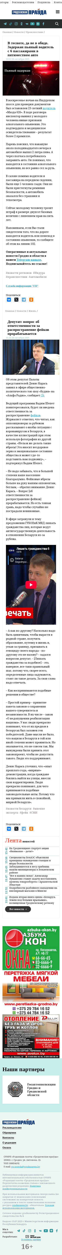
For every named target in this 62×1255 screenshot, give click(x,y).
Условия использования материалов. (28, 1206)
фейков (35, 415)
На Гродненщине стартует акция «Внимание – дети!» (29, 850)
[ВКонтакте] (9, 299)
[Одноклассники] (31, 299)
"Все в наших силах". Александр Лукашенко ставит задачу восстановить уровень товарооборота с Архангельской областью (33, 880)
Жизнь (32, 310)
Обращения (9, 1132)
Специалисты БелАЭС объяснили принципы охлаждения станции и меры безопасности (30, 860)
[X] (16, 299)
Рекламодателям (23, 1)
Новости (19, 32)
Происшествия (34, 32)
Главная (7, 32)
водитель (49, 108)
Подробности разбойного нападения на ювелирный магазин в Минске (33, 889)
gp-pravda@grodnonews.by (25, 1166)
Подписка (44, 1)
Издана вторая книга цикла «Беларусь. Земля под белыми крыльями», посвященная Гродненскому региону (32, 900)
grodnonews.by (20, 1205)
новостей (20, 841)
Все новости (16, 909)
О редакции (9, 1142)
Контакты (8, 1137)
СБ (42, 395)
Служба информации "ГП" (22, 286)
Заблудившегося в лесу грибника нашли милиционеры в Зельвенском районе (31, 869)
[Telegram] (24, 299)
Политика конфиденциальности (21, 1187)
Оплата (6, 1147)
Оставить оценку (31, 1239)
